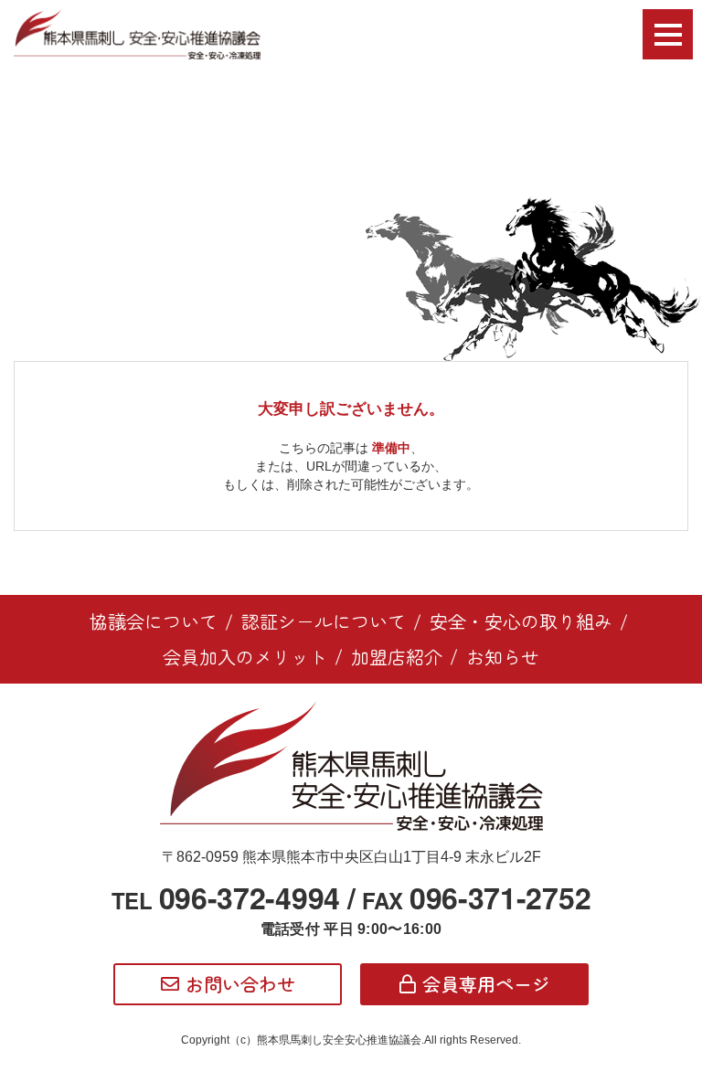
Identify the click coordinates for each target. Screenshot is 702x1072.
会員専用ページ (486, 984)
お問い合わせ (240, 984)
